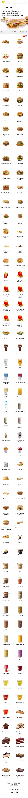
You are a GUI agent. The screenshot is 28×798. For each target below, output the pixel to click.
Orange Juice (20, 396)
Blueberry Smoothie (20, 659)
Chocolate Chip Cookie (6, 776)
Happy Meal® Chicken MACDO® (6, 310)
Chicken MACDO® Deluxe (20, 222)
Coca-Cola (6, 353)
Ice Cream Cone (6, 440)
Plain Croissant (20, 717)
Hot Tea (20, 673)
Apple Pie (20, 469)
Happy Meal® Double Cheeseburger (6, 324)
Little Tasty (20, 105)
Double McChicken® (6, 163)
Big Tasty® (6, 76)
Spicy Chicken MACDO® (6, 222)
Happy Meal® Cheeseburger (20, 280)
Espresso (20, 542)
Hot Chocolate (6, 600)
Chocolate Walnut (20, 761)
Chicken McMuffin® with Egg (20, 514)
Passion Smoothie (6, 659)
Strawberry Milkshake (20, 426)
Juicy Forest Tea (6, 717)
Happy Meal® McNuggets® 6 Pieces (20, 325)
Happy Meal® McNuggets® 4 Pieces (20, 296)
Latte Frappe (20, 615)
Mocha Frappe (6, 629)
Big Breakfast (6, 542)
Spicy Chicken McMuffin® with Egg (6, 528)
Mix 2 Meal (6, 47)
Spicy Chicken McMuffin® (6, 514)
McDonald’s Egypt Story (14, 789)
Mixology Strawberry (20, 382)
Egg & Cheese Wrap (20, 528)
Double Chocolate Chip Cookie (20, 776)
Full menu (14, 31)
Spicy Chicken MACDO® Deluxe (6, 237)
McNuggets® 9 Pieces (20, 251)
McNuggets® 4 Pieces (20, 237)
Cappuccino (6, 586)
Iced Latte (20, 600)
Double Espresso (6, 557)
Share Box (20, 47)
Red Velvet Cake (20, 746)
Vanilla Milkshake (6, 426)
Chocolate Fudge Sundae (20, 441)
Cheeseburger (6, 120)
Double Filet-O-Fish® (20, 265)
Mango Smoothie (20, 644)
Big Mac (20, 61)
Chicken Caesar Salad (20, 339)
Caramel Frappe (6, 644)
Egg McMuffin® (5, 484)
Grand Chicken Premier (20, 179)
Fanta (20, 367)
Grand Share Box (6, 61)
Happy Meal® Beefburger (6, 295)
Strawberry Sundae (20, 455)
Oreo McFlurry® (6, 469)
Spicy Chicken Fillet (6, 207)
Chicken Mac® (20, 163)
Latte (20, 571)
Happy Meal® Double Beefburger (20, 310)
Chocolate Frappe (20, 629)
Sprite (6, 367)
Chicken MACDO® (20, 207)
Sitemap (14, 788)
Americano (20, 557)
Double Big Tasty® (20, 76)
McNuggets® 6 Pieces (6, 251)
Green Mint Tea (20, 688)
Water (6, 411)
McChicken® (20, 149)
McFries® (6, 280)
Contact (14, 786)
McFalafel (20, 484)
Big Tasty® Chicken (6, 178)
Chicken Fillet (20, 192)
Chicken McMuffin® (20, 498)
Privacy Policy (14, 784)
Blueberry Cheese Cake (6, 761)
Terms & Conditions (14, 785)
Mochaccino (20, 586)
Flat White (6, 571)
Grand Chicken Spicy (6, 192)
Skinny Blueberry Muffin (20, 732)
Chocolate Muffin (6, 731)
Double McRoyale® (20, 90)
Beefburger (20, 134)
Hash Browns (6, 498)
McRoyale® (6, 90)
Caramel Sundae (6, 455)
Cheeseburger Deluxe (6, 135)
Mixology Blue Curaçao (6, 382)
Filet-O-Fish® (6, 265)
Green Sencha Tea (6, 688)
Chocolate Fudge (6, 746)
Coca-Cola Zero (20, 353)
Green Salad (6, 338)
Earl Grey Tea (6, 702)
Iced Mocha (6, 615)
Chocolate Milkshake (20, 411)
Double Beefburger (5, 149)
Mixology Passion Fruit (6, 397)
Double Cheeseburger (20, 120)
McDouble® (6, 105)
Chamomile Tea (20, 702)
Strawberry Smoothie (6, 674)
